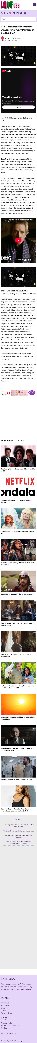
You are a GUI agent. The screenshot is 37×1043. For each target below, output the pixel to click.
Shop (3, 1008)
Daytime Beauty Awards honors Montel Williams (18, 836)
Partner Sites (6, 1013)
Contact (4, 1010)
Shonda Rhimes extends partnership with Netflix (17, 501)
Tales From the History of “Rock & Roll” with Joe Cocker (17, 564)
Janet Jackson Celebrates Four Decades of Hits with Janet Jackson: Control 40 (17, 810)
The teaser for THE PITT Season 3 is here (16, 780)
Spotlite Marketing (16, 1041)
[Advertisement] (18, 416)
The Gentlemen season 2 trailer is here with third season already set (17, 749)
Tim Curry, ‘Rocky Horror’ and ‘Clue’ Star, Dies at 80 (18, 470)
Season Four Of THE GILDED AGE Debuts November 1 (16, 655)
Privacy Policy (7, 1023)
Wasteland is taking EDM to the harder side (18, 831)
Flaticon (4, 1028)
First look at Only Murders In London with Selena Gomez (16, 624)
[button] (34, 4)
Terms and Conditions (10, 1025)
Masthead (5, 1005)
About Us (5, 1003)
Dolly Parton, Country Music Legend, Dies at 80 (17, 532)
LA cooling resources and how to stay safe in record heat (18, 718)
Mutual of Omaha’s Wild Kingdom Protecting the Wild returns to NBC (17, 687)
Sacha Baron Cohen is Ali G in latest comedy (17, 594)
